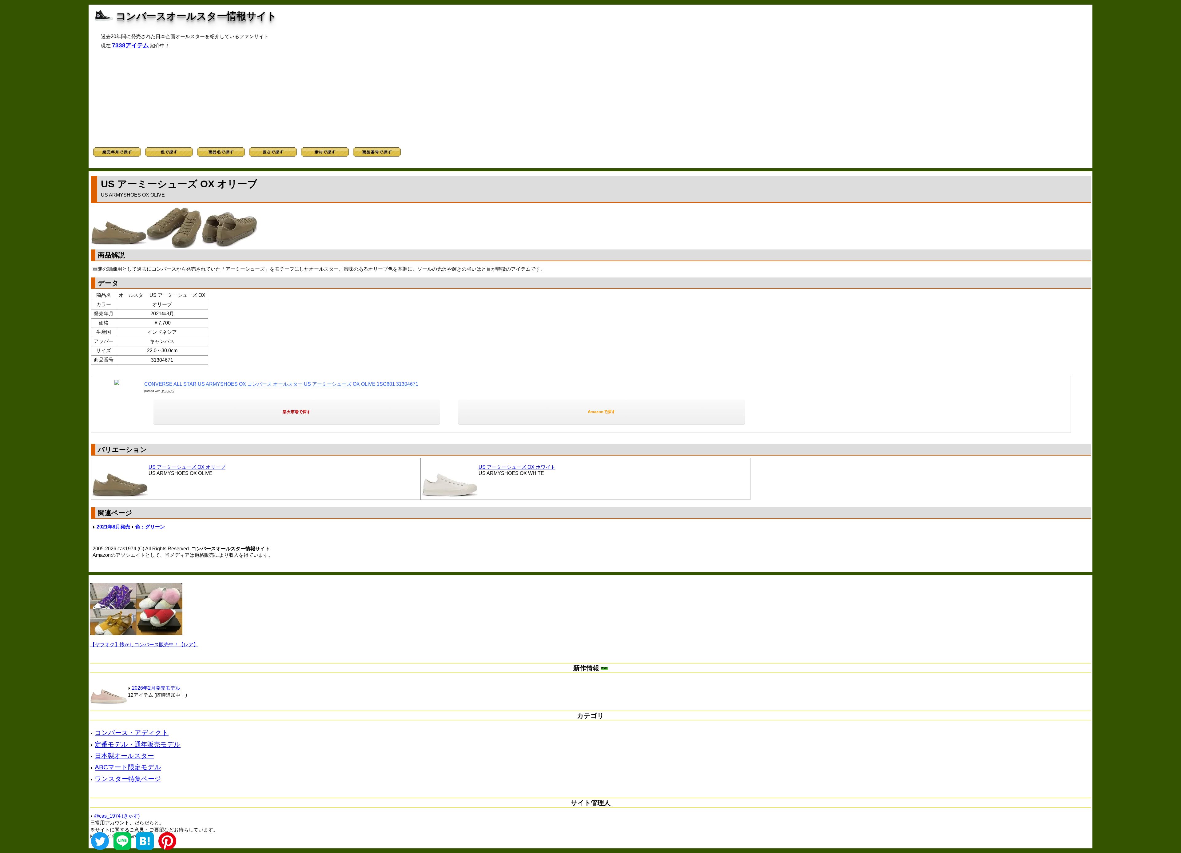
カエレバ (167, 391)
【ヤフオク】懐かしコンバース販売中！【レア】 (144, 644)
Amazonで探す (601, 411)
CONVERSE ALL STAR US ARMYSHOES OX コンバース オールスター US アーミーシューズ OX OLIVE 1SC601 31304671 (281, 384)
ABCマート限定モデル (128, 767)
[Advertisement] (590, 98)
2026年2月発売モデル (155, 688)
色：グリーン (150, 526)
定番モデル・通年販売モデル (138, 744)
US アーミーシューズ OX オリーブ (187, 467)
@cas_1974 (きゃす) (117, 816)
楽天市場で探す (297, 411)
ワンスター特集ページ (128, 778)
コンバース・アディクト (132, 732)
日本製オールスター (124, 755)
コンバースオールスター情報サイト (196, 16)
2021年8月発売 (113, 526)
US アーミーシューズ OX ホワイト (517, 467)
